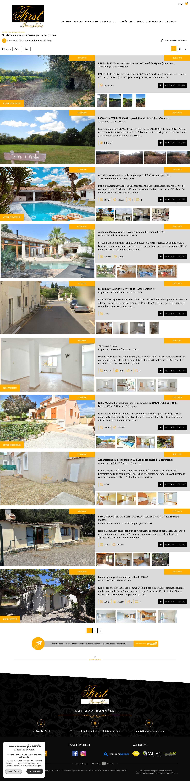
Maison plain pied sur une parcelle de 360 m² (123, 577)
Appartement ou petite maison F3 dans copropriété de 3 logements (135, 459)
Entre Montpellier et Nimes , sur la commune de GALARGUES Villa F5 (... (137, 402)
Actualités (120, 21)
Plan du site (59, 771)
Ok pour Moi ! (35, 771)
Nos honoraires (83, 771)
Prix (26, 49)
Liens (91, 771)
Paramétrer (13, 771)
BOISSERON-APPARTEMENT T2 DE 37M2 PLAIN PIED (127, 288)
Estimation (137, 21)
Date (16, 49)
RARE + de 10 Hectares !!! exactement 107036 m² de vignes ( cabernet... (136, 63)
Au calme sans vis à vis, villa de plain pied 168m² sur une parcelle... (134, 175)
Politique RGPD (121, 771)
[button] (174, 41)
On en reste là (34, 745)
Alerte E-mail (154, 21)
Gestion (106, 21)
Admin (96, 771)
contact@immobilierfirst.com (149, 731)
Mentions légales (70, 771)
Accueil (66, 21)
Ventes (78, 21)
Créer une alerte (146, 643)
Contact (171, 21)
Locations (91, 21)
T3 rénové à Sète (107, 345)
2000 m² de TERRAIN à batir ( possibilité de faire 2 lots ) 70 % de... (134, 118)
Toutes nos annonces (107, 771)
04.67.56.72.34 (41, 730)
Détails (181, 85)
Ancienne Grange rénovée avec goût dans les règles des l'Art (131, 231)
